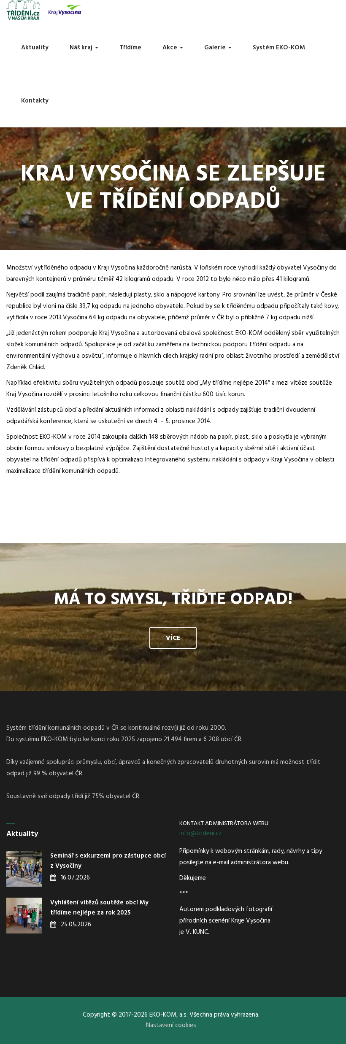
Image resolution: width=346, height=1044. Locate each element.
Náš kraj (82, 48)
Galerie (215, 48)
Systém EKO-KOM (279, 48)
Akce (170, 48)
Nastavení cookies (171, 1025)
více (173, 638)
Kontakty (35, 101)
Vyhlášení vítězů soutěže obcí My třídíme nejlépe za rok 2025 (99, 908)
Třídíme (130, 48)
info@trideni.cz (200, 833)
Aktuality (35, 48)
